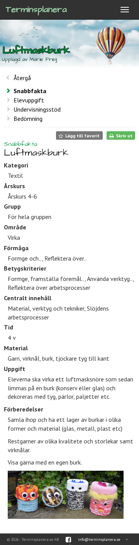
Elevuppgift (29, 100)
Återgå (22, 78)
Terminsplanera (36, 9)
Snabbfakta (30, 91)
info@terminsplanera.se (99, 539)
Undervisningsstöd (37, 109)
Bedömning (28, 118)
